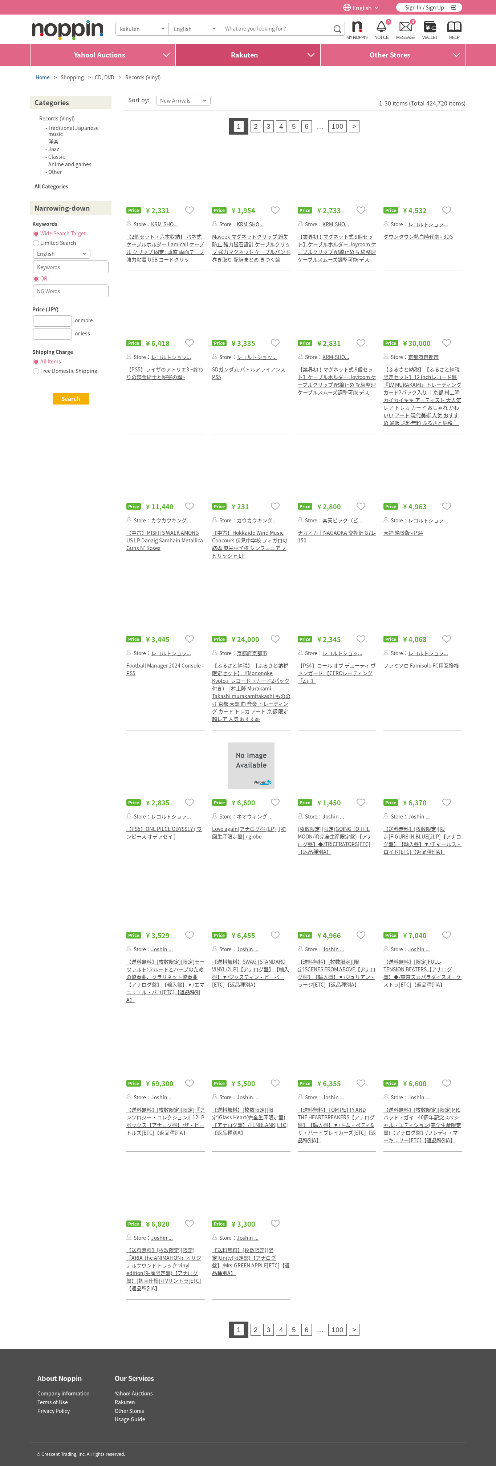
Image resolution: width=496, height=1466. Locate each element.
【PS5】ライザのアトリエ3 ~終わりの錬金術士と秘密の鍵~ (164, 373)
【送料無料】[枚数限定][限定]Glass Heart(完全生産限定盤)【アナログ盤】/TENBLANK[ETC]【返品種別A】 (250, 1121)
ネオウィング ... (255, 816)
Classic (56, 156)
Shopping (72, 77)
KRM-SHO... (164, 224)
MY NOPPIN (356, 37)
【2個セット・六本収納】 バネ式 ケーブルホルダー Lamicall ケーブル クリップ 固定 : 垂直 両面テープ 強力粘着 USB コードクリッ (165, 248)
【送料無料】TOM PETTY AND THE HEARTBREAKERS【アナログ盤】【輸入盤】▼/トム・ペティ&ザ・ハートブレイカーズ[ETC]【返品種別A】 (337, 1125)
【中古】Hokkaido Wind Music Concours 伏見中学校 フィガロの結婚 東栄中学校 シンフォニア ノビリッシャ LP (250, 544)
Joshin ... (333, 816)
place (67, 30)
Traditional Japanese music (73, 131)
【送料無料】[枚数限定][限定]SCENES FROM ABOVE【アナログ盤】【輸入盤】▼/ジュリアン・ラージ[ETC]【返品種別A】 (336, 973)
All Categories (51, 186)
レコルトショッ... (428, 224)
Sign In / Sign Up (424, 7)
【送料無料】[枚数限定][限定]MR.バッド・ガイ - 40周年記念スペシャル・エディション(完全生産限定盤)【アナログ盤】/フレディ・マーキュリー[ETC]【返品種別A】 (422, 1125)
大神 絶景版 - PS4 (403, 532)
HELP (454, 37)
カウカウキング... (171, 520)
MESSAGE (405, 37)
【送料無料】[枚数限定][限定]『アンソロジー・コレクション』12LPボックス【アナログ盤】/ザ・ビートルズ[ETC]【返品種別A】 (165, 1121)
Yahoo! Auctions (99, 55)
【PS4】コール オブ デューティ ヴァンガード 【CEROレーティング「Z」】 (337, 673)
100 (337, 126)
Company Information (63, 1393)
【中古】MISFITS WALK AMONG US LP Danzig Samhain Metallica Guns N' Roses (164, 540)
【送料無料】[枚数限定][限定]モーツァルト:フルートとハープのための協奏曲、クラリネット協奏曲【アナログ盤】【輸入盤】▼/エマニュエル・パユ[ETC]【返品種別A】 (165, 980)
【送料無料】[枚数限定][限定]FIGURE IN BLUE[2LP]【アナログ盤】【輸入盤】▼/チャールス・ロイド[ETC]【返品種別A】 (422, 840)
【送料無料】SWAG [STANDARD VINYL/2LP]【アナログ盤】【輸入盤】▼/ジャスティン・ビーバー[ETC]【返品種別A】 (250, 973)
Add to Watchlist (189, 210)
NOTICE (381, 37)
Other (55, 171)
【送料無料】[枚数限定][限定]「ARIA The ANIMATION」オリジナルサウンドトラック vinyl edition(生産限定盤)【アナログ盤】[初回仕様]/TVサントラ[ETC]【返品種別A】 (163, 1269)
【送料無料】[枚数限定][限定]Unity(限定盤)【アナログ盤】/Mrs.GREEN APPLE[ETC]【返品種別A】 (251, 1261)
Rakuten (244, 55)
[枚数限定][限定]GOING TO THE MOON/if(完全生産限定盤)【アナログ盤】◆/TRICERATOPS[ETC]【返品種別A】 (335, 840)
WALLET (430, 37)
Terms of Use (52, 1402)
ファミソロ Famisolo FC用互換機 (421, 665)
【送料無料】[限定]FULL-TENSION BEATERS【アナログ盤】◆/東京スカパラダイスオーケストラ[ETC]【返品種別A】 (422, 973)
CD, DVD (104, 77)
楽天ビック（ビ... (342, 520)
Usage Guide (130, 1419)
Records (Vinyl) (143, 77)
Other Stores (390, 55)
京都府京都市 (423, 356)
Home (43, 77)
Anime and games (70, 164)
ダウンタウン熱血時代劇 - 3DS (418, 236)
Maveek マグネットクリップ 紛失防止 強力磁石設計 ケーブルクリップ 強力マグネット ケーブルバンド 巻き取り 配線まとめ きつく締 (251, 248)
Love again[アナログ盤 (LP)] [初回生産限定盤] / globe (249, 832)
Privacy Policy (53, 1410)
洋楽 (53, 141)
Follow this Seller (129, 223)
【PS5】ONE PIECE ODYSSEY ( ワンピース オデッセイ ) (164, 832)
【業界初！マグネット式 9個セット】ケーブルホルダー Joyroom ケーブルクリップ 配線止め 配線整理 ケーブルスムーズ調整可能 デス (337, 248)
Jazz (53, 148)
